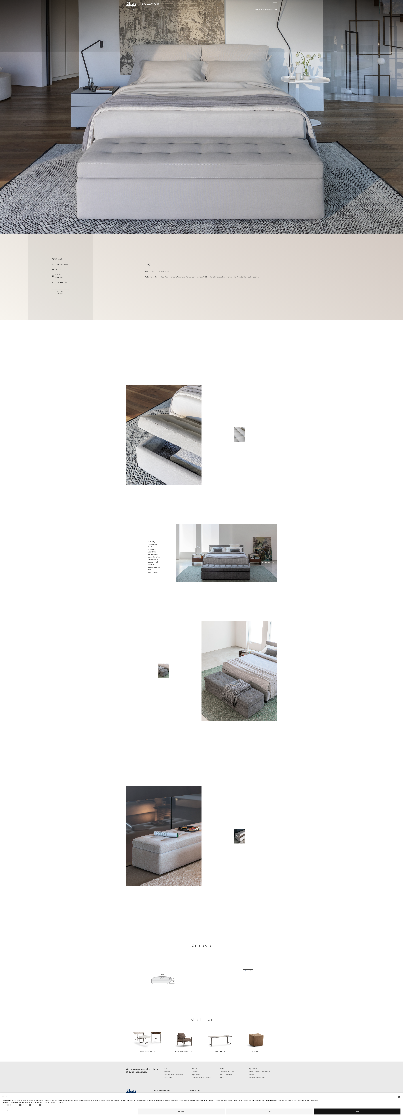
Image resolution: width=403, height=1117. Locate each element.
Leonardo (195, 1072)
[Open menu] (275, 4)
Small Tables (146, 1052)
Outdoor (251, 1074)
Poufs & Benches (268, 9)
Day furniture (253, 1069)
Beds (165, 1069)
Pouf (254, 1052)
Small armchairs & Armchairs (173, 1074)
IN (251, 971)
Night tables (196, 1074)
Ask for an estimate (60, 292)
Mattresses (167, 1072)
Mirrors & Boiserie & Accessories (259, 1072)
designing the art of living (257, 1077)
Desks (218, 1052)
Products (257, 9)
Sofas (222, 1069)
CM (246, 971)
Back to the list (132, 9)
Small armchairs (182, 1052)
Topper (194, 1069)
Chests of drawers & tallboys (201, 1077)
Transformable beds (227, 1072)
